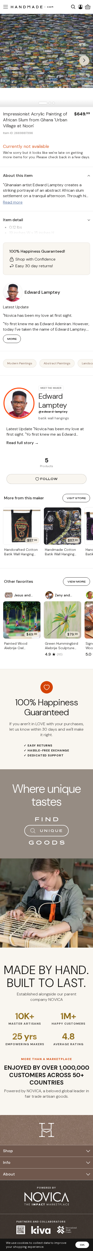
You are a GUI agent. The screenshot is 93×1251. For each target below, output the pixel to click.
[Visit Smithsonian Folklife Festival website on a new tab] (20, 1229)
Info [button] (6, 1162)
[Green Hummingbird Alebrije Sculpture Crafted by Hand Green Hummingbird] (62, 620)
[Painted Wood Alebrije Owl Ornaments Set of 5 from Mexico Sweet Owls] (21, 620)
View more (76, 581)
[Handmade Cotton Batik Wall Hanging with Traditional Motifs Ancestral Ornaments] (62, 526)
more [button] (12, 338)
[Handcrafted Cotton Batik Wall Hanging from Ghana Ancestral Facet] (21, 526)
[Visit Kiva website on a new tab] (41, 1230)
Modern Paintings (19, 363)
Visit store (76, 498)
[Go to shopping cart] (88, 6)
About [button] (9, 1174)
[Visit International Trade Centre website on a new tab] (67, 1230)
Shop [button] (8, 1150)
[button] (5, 6)
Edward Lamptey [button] (42, 292)
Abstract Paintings (57, 363)
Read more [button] (13, 202)
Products (46, 466)
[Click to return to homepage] (32, 6)
